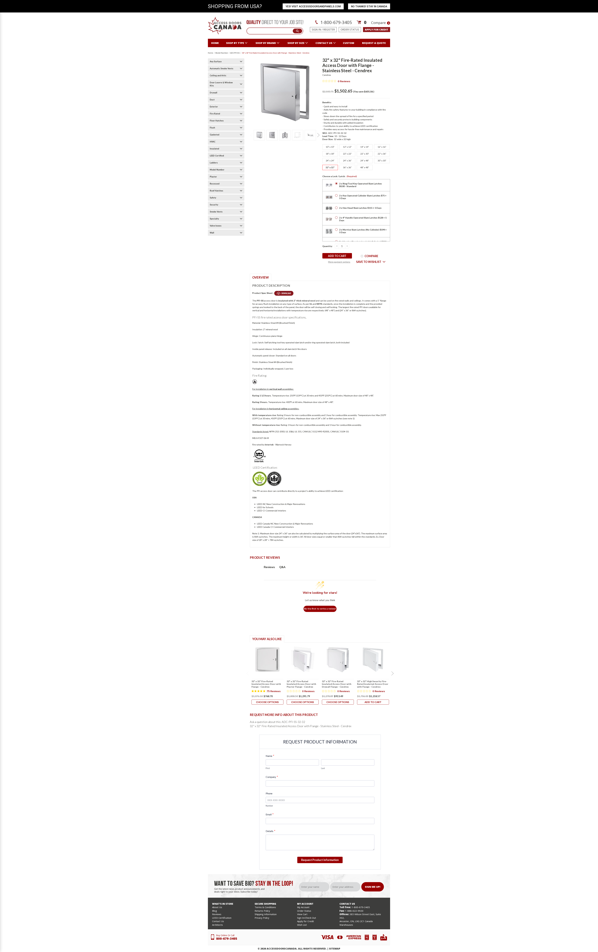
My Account (303, 907)
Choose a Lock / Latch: (339, 176)
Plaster (213, 176)
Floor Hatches (217, 120)
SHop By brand (266, 43)
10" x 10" (330, 147)
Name (270, 755)
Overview (260, 277)
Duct (212, 99)
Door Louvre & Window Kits (221, 84)
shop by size (295, 43)
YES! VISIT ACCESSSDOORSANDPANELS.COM (313, 6)
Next (318, 135)
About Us (217, 907)
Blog (214, 910)
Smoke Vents (216, 211)
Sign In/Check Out (306, 917)
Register (329, 29)
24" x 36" (347, 160)
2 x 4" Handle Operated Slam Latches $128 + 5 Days (363, 219)
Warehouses (346, 924)
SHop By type (235, 43)
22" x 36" (382, 154)
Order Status (350, 29)
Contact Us (218, 921)
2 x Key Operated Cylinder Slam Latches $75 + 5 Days (363, 197)
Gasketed (214, 134)
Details (270, 831)
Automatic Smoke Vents (221, 68)
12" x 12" (347, 147)
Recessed (214, 183)
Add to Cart (373, 701)
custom (348, 43)
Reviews (216, 914)
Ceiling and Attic (218, 75)
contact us (324, 43)
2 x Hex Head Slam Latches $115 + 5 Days (360, 208)
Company (272, 776)
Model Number (217, 169)
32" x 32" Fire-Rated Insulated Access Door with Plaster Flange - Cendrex (301, 684)
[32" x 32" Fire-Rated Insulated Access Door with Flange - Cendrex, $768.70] (267, 659)
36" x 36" (347, 167)
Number (269, 805)
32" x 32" (330, 167)
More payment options (339, 262)
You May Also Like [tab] (267, 639)
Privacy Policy (262, 917)
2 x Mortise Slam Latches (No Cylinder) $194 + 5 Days (363, 231)
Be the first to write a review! (320, 608)
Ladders (214, 162)
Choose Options (267, 701)
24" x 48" (364, 160)
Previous (251, 135)
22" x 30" (364, 154)
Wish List (302, 924)
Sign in (316, 29)
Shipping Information (266, 914)
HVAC (212, 141)
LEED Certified (217, 155)
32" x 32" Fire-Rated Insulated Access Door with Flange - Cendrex (266, 684)
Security (214, 204)
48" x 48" (364, 167)
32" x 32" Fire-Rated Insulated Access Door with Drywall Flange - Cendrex (336, 684)
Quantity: (327, 246)
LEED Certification (221, 917)
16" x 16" (382, 147)
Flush (212, 127)
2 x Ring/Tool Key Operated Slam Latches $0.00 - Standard (360, 185)
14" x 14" (364, 147)
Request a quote (374, 43)
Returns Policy (262, 910)
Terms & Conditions (265, 907)
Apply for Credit (305, 921)
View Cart (302, 914)
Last (323, 768)
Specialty (214, 218)
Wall (212, 232)
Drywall (213, 92)
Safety (213, 197)
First (268, 768)
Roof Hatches (216, 190)
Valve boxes (215, 225)
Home (215, 43)
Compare (380, 22)
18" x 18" (330, 154)
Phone (269, 793)
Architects (217, 924)
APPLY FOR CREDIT (376, 29)
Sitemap (334, 948)
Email (269, 814)
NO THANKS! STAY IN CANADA (369, 6)
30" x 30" (382, 160)
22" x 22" (347, 154)
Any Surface (216, 61)
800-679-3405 (226, 938)
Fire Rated (215, 113)
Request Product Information (320, 860)
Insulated (214, 148)
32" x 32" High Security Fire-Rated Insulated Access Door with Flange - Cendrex (372, 684)
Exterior (214, 106)
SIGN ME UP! (372, 887)
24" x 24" (330, 160)
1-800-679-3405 (335, 22)
